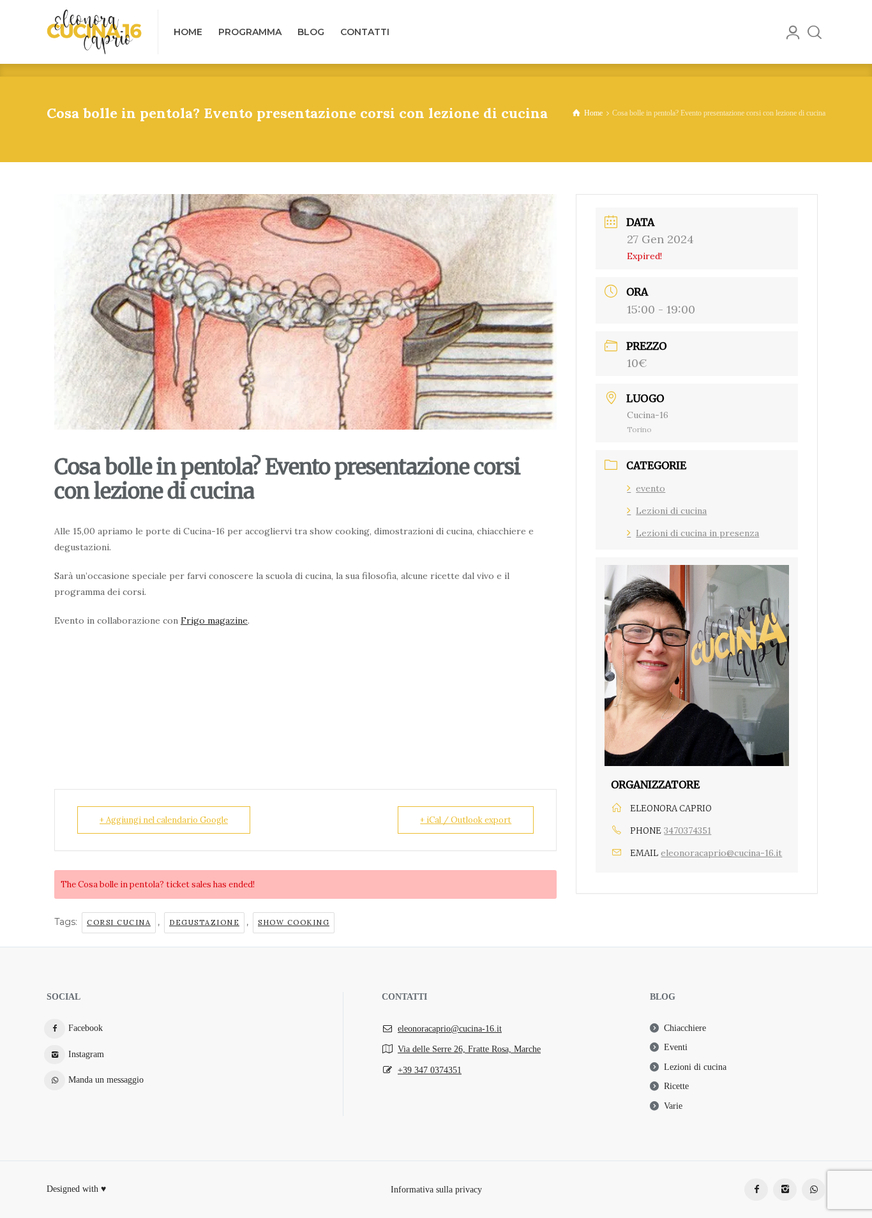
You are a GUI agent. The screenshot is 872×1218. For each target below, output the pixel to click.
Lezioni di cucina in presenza (697, 533)
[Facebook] (756, 1189)
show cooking (293, 922)
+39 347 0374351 (430, 1070)
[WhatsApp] (813, 1189)
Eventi (676, 1047)
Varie (673, 1106)
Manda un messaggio (106, 1080)
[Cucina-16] (94, 32)
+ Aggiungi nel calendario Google (164, 820)
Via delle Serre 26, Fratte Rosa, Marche (469, 1049)
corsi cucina (119, 922)
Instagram (86, 1054)
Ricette (676, 1086)
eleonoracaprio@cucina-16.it (721, 853)
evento (650, 488)
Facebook (85, 1028)
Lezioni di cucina (671, 510)
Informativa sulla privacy (436, 1189)
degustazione (204, 922)
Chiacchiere (685, 1028)
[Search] (814, 32)
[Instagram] (785, 1189)
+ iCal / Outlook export (465, 820)
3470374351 (687, 830)
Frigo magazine (214, 620)
